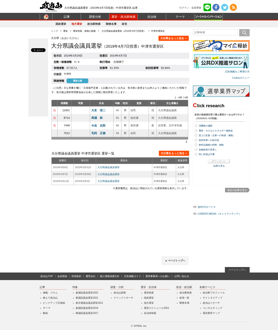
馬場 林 (97, 117)
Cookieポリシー (241, 77)
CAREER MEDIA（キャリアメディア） (219, 213)
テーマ (180, 16)
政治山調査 (120, 292)
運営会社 (91, 276)
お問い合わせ (181, 276)
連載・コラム (50, 292)
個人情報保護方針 (110, 276)
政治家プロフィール (214, 292)
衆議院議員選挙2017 (87, 313)
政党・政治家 (184, 287)
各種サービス (207, 287)
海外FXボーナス (207, 207)
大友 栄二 (98, 110)
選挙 (65, 31)
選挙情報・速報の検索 (84, 31)
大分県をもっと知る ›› (173, 38)
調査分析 (95, 16)
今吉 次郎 (98, 125)
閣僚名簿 (111, 23)
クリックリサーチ (123, 298)
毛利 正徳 (98, 133)
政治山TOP (46, 276)
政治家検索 (94, 23)
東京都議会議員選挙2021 (89, 303)
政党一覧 (184, 298)
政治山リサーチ (211, 303)
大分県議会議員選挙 (108, 167)
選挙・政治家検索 (123, 16)
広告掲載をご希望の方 (237, 71)
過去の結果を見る (237, 190)
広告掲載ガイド (132, 276)
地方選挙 (76, 23)
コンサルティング (212, 308)
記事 (67, 16)
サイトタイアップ (212, 298)
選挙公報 (77, 80)
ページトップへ (237, 269)
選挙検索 (149, 292)
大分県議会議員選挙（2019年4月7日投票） (124, 31)
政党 (124, 23)
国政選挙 (61, 23)
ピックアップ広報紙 (54, 303)
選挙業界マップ (211, 313)
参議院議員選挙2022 (87, 292)
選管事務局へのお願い (157, 276)
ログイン (184, 7)
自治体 (151, 16)
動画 (45, 313)
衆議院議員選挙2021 (87, 298)
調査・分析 (117, 287)
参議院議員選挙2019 (87, 308)
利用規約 (76, 276)
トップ (54, 31)
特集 (75, 287)
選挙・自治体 (149, 287)
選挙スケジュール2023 (156, 308)
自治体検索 (150, 313)
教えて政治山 (50, 298)
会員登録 (196, 7)
